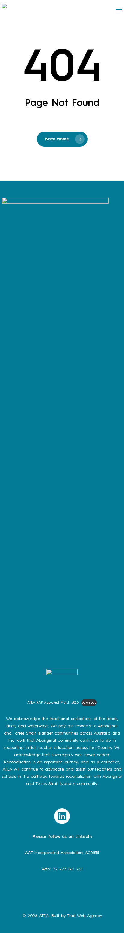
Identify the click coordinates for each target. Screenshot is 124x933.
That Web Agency (84, 916)
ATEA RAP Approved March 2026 (53, 702)
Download (89, 702)
